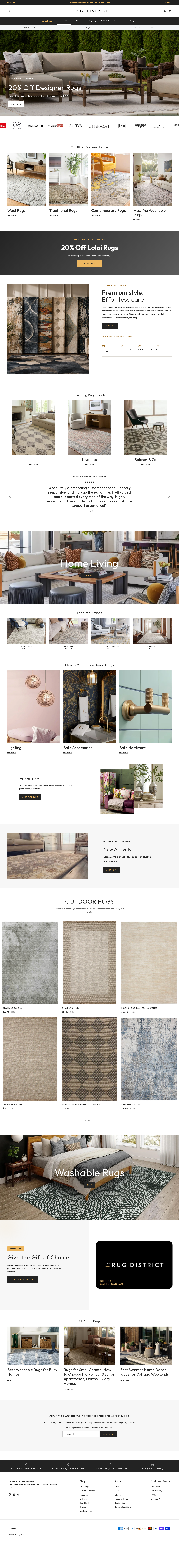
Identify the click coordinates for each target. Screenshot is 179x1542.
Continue (65, 791)
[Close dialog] (135, 741)
